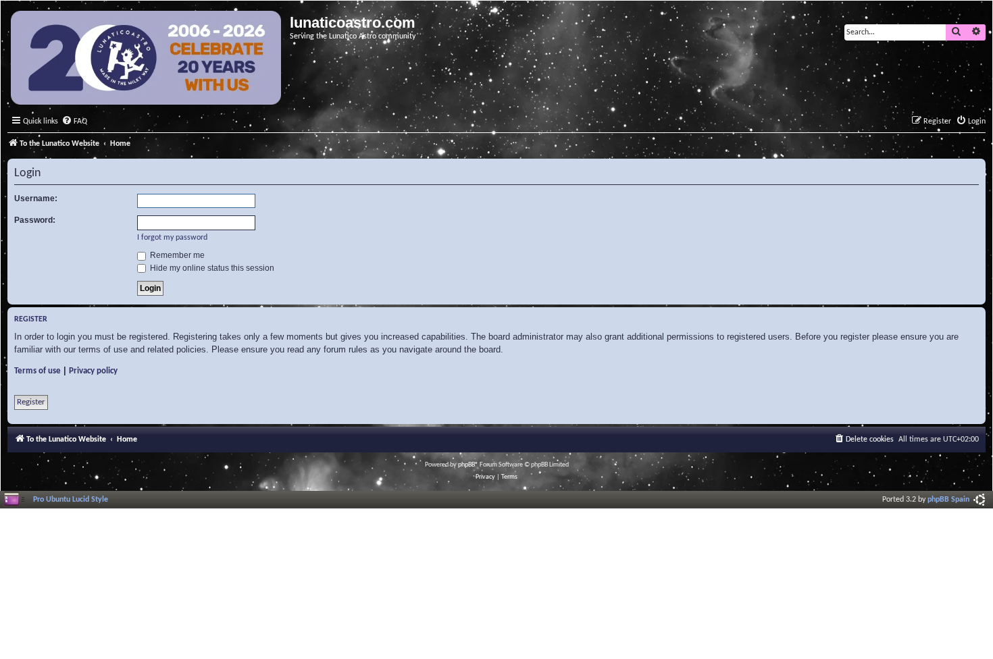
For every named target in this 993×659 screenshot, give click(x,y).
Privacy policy (93, 371)
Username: (35, 198)
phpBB (466, 465)
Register (31, 402)
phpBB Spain (948, 500)
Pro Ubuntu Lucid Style (70, 500)
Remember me (176, 255)
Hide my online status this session (211, 268)
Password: (34, 220)
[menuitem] (74, 122)
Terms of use (37, 371)
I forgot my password (172, 238)
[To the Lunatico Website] (147, 59)
